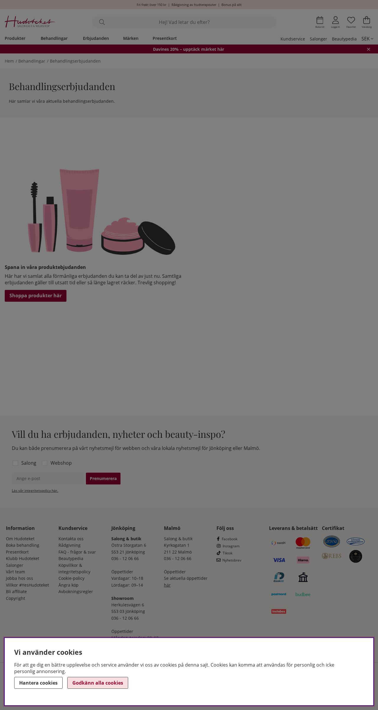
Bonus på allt (231, 4)
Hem (9, 61)
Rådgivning (69, 545)
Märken (131, 38)
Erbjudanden (96, 38)
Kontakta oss (71, 538)
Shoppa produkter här (35, 295)
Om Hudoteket (20, 538)
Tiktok (227, 553)
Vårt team (15, 571)
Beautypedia (344, 39)
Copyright (15, 598)
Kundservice (293, 39)
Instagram (231, 546)
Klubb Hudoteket (22, 558)
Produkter (15, 38)
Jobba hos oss (19, 578)
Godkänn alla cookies (97, 683)
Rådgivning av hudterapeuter (194, 4)
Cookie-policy (71, 578)
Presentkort (165, 38)
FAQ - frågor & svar (77, 552)
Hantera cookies (38, 683)
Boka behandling (22, 545)
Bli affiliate (16, 591)
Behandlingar (54, 38)
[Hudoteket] (30, 22)
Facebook (229, 538)
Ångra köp (68, 585)
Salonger (318, 39)
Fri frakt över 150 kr (151, 4)
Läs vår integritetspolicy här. (35, 490)
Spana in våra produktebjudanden (45, 267)
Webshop (61, 463)
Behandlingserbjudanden (75, 61)
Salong (28, 463)
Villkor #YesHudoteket (27, 585)
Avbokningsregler (75, 591)
